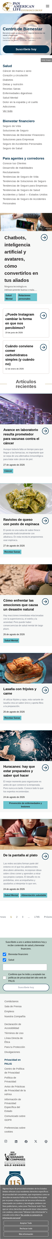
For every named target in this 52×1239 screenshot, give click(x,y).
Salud (11, 960)
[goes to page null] (43, 237)
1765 (37, 917)
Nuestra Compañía (14, 1016)
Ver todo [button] (8, 111)
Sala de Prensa (12, 1006)
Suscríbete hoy (26, 49)
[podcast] (46, 1141)
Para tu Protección (14, 1047)
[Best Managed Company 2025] (26, 1159)
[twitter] (36, 1141)
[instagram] (6, 1141)
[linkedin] (16, 1141)
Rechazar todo (26, 1228)
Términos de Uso (13, 1033)
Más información (26, 1234)
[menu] (47, 6)
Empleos (9, 1011)
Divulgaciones (12, 1052)
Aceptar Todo (26, 1223)
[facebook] (26, 1141)
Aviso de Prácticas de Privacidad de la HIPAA (15, 1090)
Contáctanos (11, 1001)
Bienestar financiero (18, 954)
